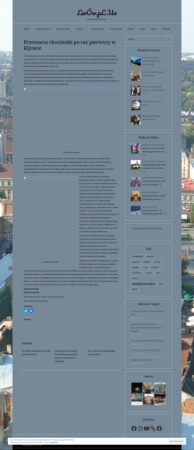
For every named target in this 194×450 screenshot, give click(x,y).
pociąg (145, 267)
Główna (27, 29)
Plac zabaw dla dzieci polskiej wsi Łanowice (148, 341)
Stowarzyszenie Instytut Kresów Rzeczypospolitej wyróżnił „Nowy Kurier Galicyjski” (146, 327)
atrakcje (150, 256)
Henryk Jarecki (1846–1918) (141, 360)
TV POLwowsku (116, 29)
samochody (136, 273)
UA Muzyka (166, 29)
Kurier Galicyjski (97, 29)
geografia (136, 262)
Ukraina (135, 278)
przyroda (154, 267)
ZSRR (134, 289)
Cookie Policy (54, 442)
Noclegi (131, 29)
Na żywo (79, 29)
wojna (161, 284)
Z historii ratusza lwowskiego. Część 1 (145, 350)
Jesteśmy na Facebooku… (148, 228)
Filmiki (153, 29)
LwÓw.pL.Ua (97, 12)
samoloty (148, 273)
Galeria (142, 29)
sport (158, 273)
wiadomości (143, 284)
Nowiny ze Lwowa (63, 29)
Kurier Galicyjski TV (43, 29)
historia (147, 262)
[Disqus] (71, 403)
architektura (137, 256)
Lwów (135, 267)
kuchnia (157, 262)
